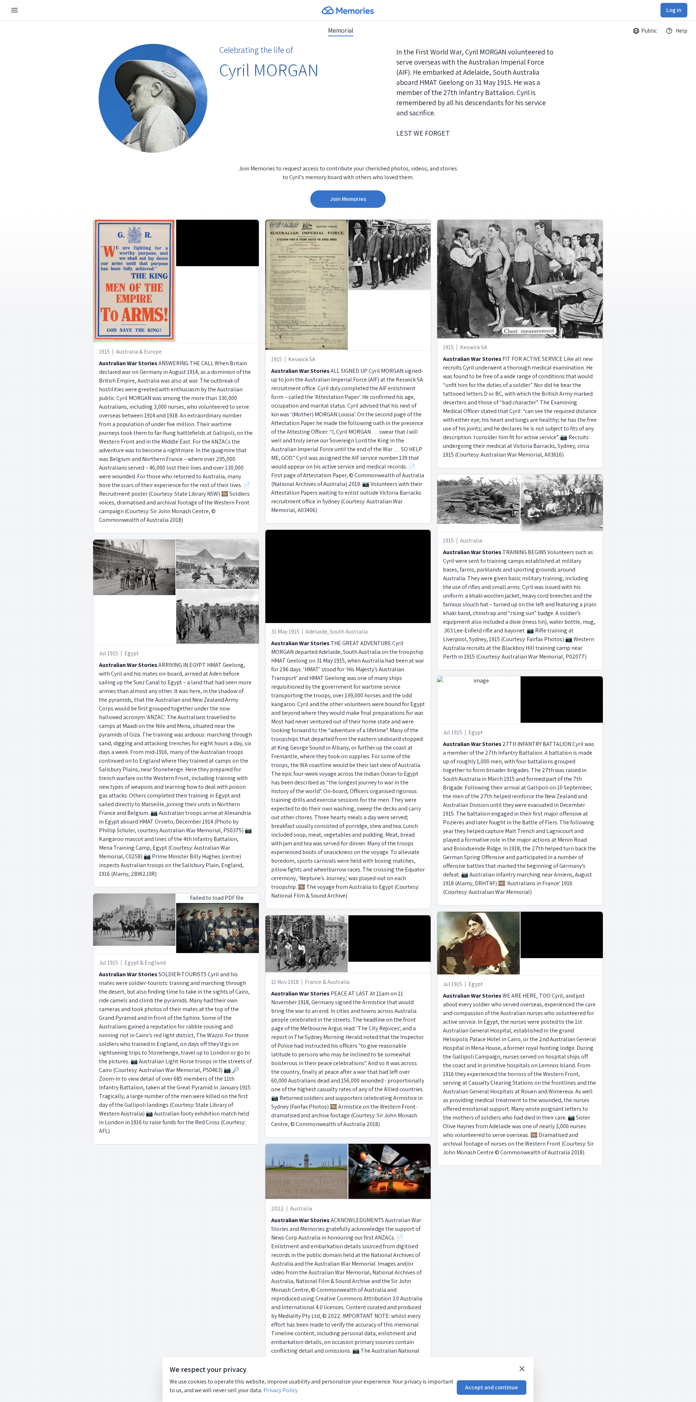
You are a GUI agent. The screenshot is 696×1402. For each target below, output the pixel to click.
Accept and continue (491, 1387)
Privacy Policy (281, 1390)
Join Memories (348, 199)
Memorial (340, 30)
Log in (674, 10)
